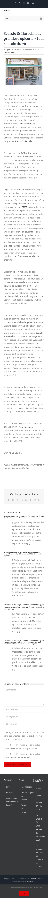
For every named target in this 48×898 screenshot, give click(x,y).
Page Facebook (26, 427)
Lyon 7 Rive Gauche (14, 49)
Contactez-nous (37, 878)
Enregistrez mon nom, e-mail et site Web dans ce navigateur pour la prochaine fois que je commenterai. (24, 736)
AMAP (24, 207)
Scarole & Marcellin (23, 141)
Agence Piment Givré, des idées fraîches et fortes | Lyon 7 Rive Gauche (22, 553)
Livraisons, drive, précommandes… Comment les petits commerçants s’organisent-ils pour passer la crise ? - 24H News (24, 642)
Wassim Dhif (31, 881)
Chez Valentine (25, 123)
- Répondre (36, 518)
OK (24, 893)
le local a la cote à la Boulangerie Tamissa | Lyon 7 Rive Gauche (24, 517)
